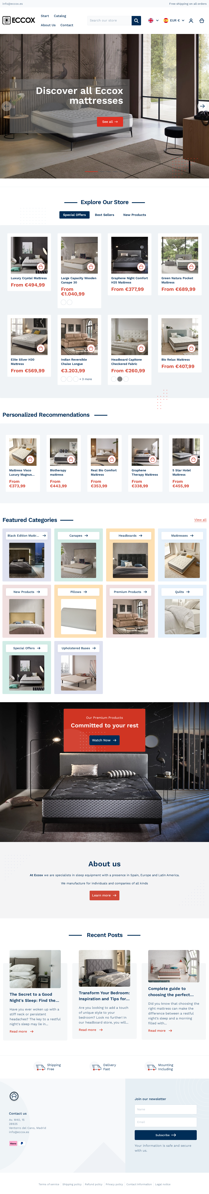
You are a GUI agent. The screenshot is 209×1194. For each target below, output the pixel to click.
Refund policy (93, 1184)
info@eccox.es (12, 3)
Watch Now (101, 740)
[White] (63, 302)
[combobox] (109, 20)
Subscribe (163, 1135)
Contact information (139, 1184)
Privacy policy (114, 1184)
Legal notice (162, 1184)
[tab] (74, 215)
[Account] (191, 21)
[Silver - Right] (75, 379)
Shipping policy (72, 1184)
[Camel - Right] (63, 379)
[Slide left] (6, 106)
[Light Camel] (125, 379)
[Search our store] (136, 20)
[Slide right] (202, 106)
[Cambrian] (69, 302)
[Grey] (119, 379)
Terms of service (49, 1184)
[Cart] (202, 21)
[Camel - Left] (69, 379)
